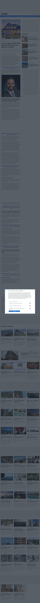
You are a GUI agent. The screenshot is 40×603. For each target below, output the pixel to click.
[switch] (30, 303)
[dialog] (20, 301)
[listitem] (20, 301)
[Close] (33, 291)
